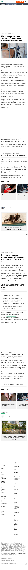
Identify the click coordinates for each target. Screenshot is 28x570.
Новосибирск (3, 489)
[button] (8, 192)
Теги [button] (6, 203)
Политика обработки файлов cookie (8, 563)
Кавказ (2, 511)
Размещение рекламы (16, 495)
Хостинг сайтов (15, 510)
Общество (3, 33)
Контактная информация (16, 491)
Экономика (3, 465)
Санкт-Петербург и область (3, 485)
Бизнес (2, 468)
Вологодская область (3, 494)
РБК (2, 151)
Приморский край (3, 516)
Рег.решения (16, 512)
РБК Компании (16, 520)
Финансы (3, 472)
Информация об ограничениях (7, 556)
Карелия (2, 512)
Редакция (15, 493)
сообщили (14, 270)
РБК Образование (3, 478)
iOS (14, 531)
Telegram (16, 468)
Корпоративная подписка (17, 479)
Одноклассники (17, 466)
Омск (2, 490)
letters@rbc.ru (21, 550)
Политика (3, 463)
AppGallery (16, 534)
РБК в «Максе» (6, 181)
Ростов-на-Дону (4, 504)
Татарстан (3, 506)
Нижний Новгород (3, 501)
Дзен (15, 469)
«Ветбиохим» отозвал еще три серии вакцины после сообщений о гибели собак (12, 286)
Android (15, 532)
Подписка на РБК (17, 476)
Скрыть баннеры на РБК (17, 474)
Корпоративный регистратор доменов (16, 507)
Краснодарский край (4, 498)
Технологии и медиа (3, 470)
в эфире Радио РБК (11, 354)
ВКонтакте (16, 464)
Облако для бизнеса (15, 503)
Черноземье (3, 509)
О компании (16, 489)
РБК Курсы (16, 521)
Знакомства (16, 514)
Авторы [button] (3, 203)
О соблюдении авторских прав (7, 558)
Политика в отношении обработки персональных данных (13, 561)
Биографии (3, 474)
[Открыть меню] (26, 1)
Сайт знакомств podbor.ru (16, 516)
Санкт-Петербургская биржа (20, 553)
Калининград (3, 496)
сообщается (23, 66)
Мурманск (3, 514)
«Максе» (21, 384)
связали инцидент (11, 316)
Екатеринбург (4, 487)
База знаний (3, 475)
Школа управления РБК (16, 524)
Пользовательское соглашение (7, 560)
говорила (15, 99)
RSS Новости (16, 483)
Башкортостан (4, 492)
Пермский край (4, 503)
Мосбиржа (13, 553)
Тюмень (2, 508)
